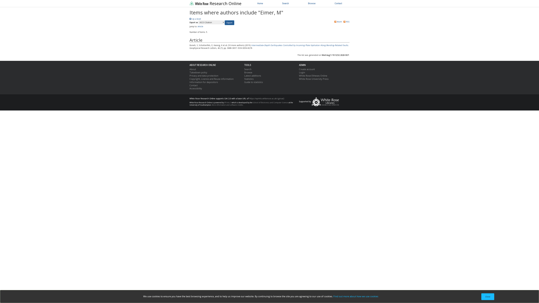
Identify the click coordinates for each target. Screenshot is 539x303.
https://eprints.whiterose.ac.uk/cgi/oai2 (266, 98)
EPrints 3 (227, 102)
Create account (307, 69)
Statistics (249, 78)
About (192, 69)
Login (302, 72)
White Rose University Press (314, 78)
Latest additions (252, 75)
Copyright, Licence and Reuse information (211, 78)
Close (487, 296)
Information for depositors (203, 82)
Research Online (218, 3)
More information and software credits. (227, 105)
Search (285, 3)
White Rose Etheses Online (313, 75)
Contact (338, 3)
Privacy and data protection (203, 75)
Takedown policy (198, 72)
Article (200, 26)
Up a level (196, 19)
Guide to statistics (253, 82)
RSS (347, 21)
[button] (229, 22)
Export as (193, 22)
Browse (312, 3)
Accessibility (195, 88)
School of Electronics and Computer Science (270, 102)
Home (260, 3)
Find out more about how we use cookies (355, 296)
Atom (339, 21)
